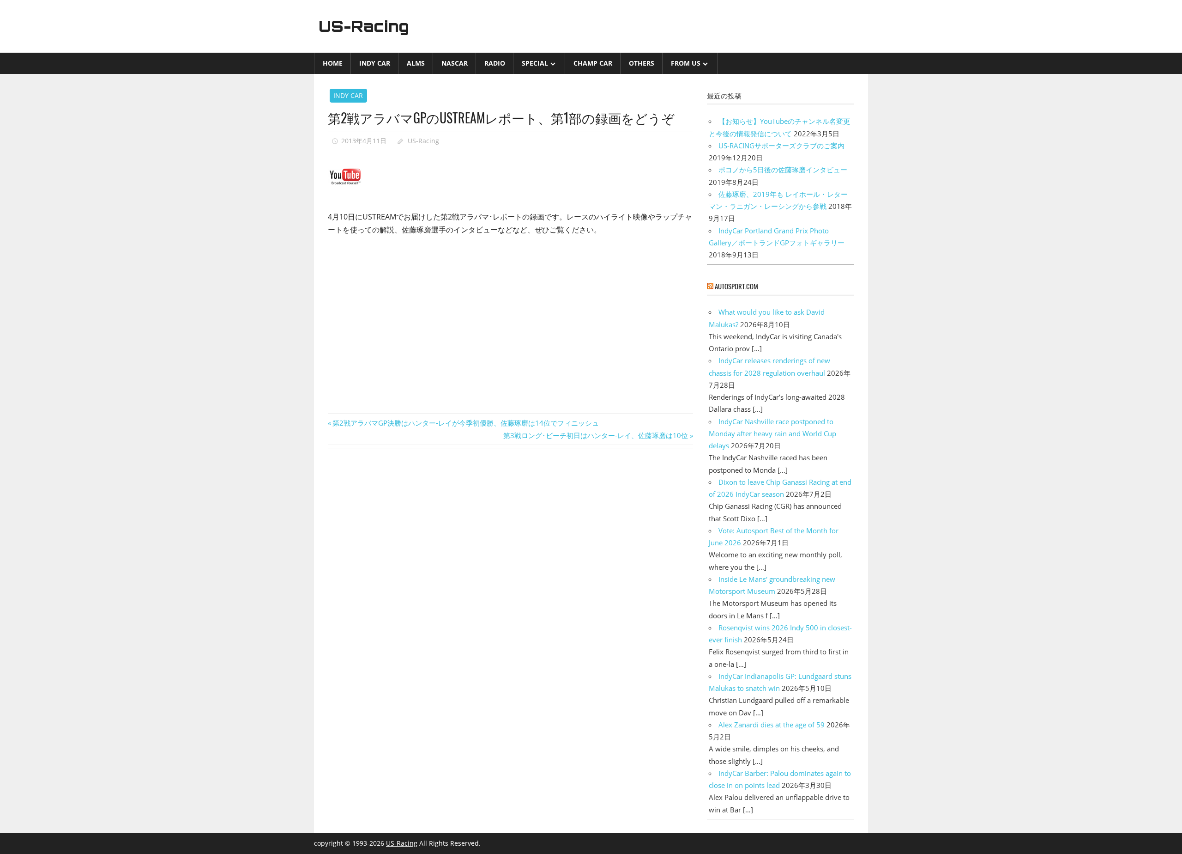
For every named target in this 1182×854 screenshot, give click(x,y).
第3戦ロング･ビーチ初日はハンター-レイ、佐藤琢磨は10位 (595, 435)
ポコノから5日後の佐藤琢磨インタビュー (782, 169)
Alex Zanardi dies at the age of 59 (771, 724)
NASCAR (454, 63)
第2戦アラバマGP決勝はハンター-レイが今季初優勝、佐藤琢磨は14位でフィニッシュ (465, 422)
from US (685, 63)
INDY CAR (374, 63)
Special (535, 63)
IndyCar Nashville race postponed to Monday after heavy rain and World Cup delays (772, 434)
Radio (494, 63)
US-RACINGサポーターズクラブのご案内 (781, 145)
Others (641, 63)
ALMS (416, 63)
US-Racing (364, 26)
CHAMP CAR (592, 63)
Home (333, 63)
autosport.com (736, 286)
